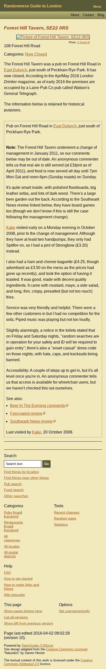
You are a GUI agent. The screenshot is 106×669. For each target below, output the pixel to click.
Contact (88, 15)
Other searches (16, 496)
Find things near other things (26, 478)
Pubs (8, 512)
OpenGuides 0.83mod (37, 645)
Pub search (13, 484)
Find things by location (21, 472)
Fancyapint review (26, 413)
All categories (12, 538)
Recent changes (66, 512)
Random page (65, 518)
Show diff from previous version (28, 623)
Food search (14, 490)
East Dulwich (15, 70)
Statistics (61, 524)
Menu (97, 6)
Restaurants (13, 522)
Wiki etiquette (14, 595)
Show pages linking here (23, 611)
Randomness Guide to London (33, 6)
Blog (101, 15)
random (11, 516)
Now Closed (36, 54)
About (75, 15)
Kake (10, 227)
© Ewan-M (83, 42)
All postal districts (11, 554)
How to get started (18, 578)
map (17, 512)
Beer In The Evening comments (37, 405)
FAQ (7, 573)
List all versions (16, 617)
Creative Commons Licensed (66, 649)
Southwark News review (31, 421)
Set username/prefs (74, 611)
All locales (11, 546)
